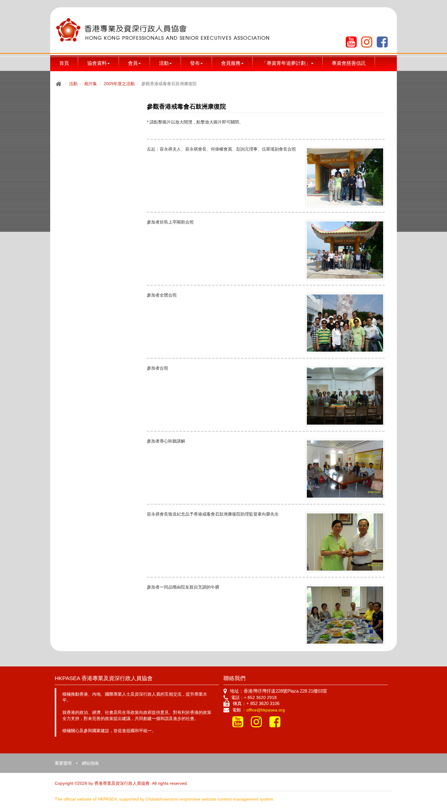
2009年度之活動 (119, 83)
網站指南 (90, 763)
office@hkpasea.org (265, 709)
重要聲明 (63, 763)
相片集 (90, 83)
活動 (73, 83)
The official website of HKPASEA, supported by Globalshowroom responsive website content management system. (165, 799)
